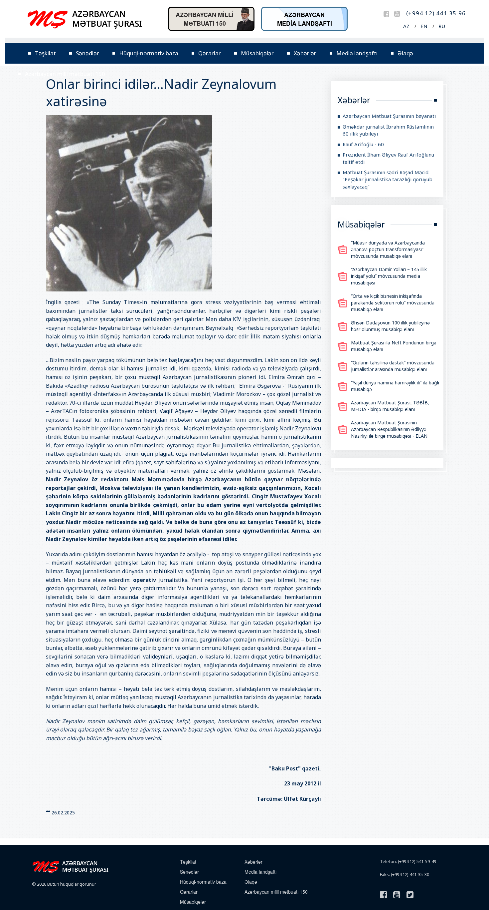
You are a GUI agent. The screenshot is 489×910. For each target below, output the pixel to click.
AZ (406, 26)
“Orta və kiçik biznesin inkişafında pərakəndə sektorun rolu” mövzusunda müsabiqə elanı (392, 302)
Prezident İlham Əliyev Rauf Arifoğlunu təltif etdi (388, 158)
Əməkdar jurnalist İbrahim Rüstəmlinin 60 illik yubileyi (388, 130)
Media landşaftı (357, 53)
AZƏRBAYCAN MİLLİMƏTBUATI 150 (205, 19)
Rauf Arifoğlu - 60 (363, 144)
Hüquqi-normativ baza (148, 53)
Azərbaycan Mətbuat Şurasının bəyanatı (389, 116)
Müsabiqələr (257, 53)
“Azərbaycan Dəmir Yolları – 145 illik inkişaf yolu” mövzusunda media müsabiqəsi (389, 276)
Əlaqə (405, 53)
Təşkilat (45, 53)
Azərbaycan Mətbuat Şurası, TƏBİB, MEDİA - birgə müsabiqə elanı (390, 405)
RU (441, 26)
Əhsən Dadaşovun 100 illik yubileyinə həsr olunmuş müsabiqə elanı (390, 325)
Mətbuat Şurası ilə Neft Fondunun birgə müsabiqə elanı (393, 345)
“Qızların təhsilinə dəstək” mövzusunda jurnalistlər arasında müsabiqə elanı (392, 365)
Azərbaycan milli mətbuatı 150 (65, 74)
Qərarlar (209, 53)
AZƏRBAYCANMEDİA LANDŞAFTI (304, 19)
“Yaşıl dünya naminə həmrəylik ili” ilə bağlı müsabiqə (395, 385)
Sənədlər (87, 53)
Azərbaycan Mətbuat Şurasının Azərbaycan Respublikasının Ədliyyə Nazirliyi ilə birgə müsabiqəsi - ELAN (389, 429)
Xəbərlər (305, 53)
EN (423, 26)
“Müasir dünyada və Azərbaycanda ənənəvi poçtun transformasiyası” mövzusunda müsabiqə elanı (388, 249)
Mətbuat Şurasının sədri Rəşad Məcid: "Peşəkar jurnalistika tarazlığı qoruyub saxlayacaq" (387, 179)
